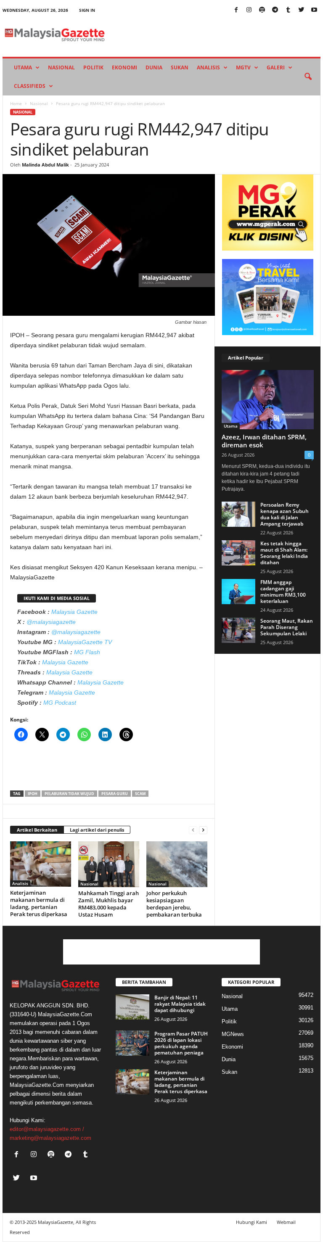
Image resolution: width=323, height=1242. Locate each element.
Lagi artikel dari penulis (97, 830)
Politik (93, 67)
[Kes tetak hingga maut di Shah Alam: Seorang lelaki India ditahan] (238, 553)
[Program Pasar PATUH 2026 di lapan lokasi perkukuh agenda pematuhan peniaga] (132, 1043)
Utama (23, 67)
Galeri (276, 67)
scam (140, 793)
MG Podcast (59, 702)
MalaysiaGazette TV (85, 642)
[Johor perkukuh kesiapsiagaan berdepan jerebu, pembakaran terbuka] (176, 864)
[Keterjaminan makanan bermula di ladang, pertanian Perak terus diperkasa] (40, 864)
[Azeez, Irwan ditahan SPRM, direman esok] (268, 399)
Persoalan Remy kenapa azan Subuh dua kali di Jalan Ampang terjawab (284, 514)
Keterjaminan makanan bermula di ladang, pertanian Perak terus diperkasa (38, 903)
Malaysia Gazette (74, 611)
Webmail (286, 1222)
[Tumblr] (288, 10)
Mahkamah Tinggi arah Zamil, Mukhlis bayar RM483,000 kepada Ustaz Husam (108, 903)
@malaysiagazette (51, 621)
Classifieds (29, 86)
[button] (308, 77)
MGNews (233, 1034)
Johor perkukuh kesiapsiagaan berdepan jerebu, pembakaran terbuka (174, 903)
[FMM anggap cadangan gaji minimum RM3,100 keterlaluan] (238, 591)
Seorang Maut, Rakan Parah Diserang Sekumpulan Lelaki (286, 627)
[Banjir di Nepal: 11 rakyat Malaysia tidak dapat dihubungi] (132, 1007)
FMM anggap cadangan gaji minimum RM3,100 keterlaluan (283, 592)
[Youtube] (314, 10)
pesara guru (114, 793)
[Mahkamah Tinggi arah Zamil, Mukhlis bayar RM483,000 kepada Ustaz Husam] (108, 864)
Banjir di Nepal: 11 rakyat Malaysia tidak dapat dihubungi (180, 1004)
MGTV (243, 67)
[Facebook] (236, 10)
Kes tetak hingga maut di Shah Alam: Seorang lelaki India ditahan (284, 553)
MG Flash (87, 652)
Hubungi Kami (251, 1222)
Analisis (208, 67)
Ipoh (32, 793)
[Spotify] (262, 10)
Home (16, 103)
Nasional (61, 67)
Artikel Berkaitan (37, 830)
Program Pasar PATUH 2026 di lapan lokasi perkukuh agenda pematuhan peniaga (181, 1043)
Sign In (87, 10)
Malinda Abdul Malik (45, 164)
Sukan (179, 67)
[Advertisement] (109, 768)
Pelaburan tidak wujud (69, 793)
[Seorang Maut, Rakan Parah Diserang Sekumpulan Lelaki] (238, 630)
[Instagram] (249, 10)
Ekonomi (124, 67)
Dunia (154, 67)
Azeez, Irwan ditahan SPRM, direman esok (264, 441)
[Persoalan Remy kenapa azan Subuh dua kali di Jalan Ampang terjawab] (238, 514)
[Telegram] (275, 10)
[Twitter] (301, 10)
